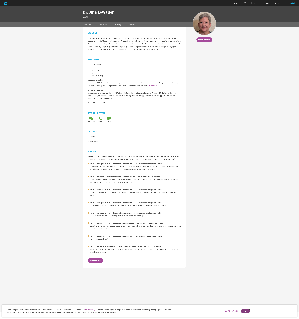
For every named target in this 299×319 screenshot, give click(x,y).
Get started (290, 3)
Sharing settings (230, 311)
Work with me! (204, 39)
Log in (277, 3)
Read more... (153, 86)
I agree (246, 311)
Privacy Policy (90, 310)
